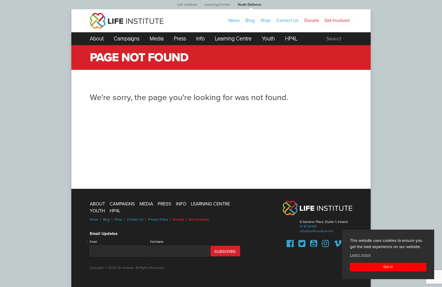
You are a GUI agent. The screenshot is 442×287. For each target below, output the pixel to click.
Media (157, 38)
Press (180, 38)
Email (93, 241)
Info (200, 38)
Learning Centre (217, 4)
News (234, 20)
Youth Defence (249, 4)
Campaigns (127, 38)
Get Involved (337, 20)
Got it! (388, 267)
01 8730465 (308, 226)
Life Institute (187, 4)
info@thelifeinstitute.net (316, 231)
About (97, 38)
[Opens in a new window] (290, 245)
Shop (265, 20)
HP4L (291, 38)
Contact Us (287, 20)
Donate (311, 20)
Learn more (360, 254)
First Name (157, 241)
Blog (250, 20)
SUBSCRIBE (225, 251)
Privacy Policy (158, 219)
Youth (268, 38)
